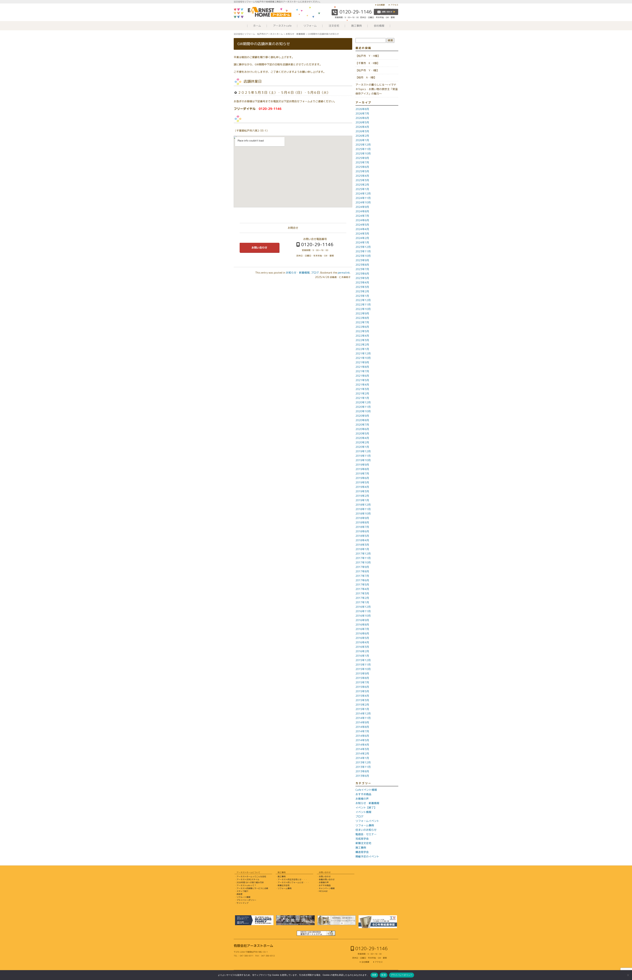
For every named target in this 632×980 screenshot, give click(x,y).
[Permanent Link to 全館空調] (295, 920)
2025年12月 (363, 144)
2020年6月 (362, 429)
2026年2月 (362, 136)
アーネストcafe (282, 26)
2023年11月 (363, 251)
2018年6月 (362, 531)
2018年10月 (363, 513)
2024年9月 (362, 207)
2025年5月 (362, 171)
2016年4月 (362, 642)
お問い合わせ (259, 247)
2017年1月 (362, 602)
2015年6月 (362, 687)
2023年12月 (363, 247)
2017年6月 (362, 580)
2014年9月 (362, 722)
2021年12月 (363, 353)
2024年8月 (362, 211)
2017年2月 (362, 598)
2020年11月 (363, 407)
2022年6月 (362, 327)
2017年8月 (362, 571)
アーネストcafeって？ (246, 885)
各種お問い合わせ (327, 879)
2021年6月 (362, 376)
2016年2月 (362, 651)
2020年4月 (362, 438)
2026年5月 (362, 122)
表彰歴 (239, 894)
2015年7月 (362, 682)
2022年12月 (363, 300)
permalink (344, 272)
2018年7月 (362, 527)
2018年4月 (362, 540)
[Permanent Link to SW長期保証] (316, 933)
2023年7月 (362, 269)
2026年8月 (362, 109)
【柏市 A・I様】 (366, 77)
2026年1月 (362, 140)
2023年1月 (362, 296)
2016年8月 (362, 624)
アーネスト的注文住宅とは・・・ (292, 879)
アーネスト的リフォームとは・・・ (293, 882)
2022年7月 (362, 322)
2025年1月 (362, 189)
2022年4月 (362, 335)
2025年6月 (362, 167)
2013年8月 (362, 771)
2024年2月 (362, 238)
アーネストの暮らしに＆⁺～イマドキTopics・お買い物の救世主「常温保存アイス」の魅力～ (377, 89)
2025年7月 (362, 162)
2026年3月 (362, 131)
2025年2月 (362, 184)
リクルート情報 (243, 897)
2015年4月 (362, 696)
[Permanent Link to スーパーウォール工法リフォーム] (336, 920)
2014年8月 (362, 727)
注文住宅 (334, 26)
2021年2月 (362, 393)
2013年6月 (362, 776)
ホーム (257, 26)
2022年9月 (362, 313)
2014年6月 (362, 736)
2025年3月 (362, 180)
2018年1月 (362, 549)
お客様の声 (362, 798)
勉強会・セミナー (366, 834)
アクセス (394, 4)
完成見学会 (362, 838)
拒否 (383, 975)
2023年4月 (362, 282)
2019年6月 (362, 478)
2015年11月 (363, 664)
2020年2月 (362, 442)
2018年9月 (362, 518)
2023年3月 (362, 287)
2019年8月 (362, 469)
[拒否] (628, 975)
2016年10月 (363, 615)
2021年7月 (362, 371)
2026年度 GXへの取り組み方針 (250, 882)
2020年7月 (362, 424)
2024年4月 (362, 229)
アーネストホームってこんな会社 (251, 876)
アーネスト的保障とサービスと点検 (252, 888)
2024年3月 (362, 233)
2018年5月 (362, 536)
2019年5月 (362, 482)
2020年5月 (362, 433)
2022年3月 (362, 340)
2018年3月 (362, 544)
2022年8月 (362, 318)
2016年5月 (362, 638)
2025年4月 (362, 176)
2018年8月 (362, 522)
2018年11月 (363, 509)
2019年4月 (362, 487)
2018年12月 (363, 504)
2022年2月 (362, 344)
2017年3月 (362, 593)
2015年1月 (362, 709)
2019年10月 (363, 460)
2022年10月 (363, 309)
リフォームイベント (367, 821)
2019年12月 (363, 451)
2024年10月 (363, 202)
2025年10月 (363, 153)
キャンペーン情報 (327, 888)
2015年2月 (362, 704)
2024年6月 (362, 220)
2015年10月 (363, 669)
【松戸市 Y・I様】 (367, 70)
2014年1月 (362, 758)
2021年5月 (362, 380)
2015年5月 (362, 691)
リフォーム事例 (365, 825)
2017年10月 (363, 562)
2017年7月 (362, 576)
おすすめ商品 (363, 794)
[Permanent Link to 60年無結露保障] (377, 921)
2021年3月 (362, 389)
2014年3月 (362, 749)
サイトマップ (242, 903)
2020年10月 (363, 411)
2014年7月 (362, 731)
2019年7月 (362, 473)
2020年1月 (362, 447)
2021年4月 (362, 384)
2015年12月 (363, 660)
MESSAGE (323, 891)
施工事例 (356, 26)
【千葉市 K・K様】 (368, 63)
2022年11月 (363, 304)
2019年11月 (363, 456)
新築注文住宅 (363, 843)
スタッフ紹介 (242, 891)
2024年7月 (362, 216)
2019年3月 (362, 491)
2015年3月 (362, 700)
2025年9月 (362, 158)
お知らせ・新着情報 (298, 272)
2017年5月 (362, 584)
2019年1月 (362, 500)
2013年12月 (363, 762)
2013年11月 (363, 767)
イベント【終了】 (366, 807)
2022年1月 (362, 349)
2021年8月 (362, 367)
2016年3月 (362, 647)
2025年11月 (363, 149)
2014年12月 (363, 713)
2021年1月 (362, 398)
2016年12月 (363, 607)
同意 (374, 975)
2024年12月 (363, 193)
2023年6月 (362, 273)
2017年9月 (362, 567)
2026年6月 (362, 118)
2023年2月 (362, 291)
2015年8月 (362, 678)
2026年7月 (362, 113)
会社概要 (381, 4)
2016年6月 (362, 633)
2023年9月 (362, 260)
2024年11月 (363, 198)
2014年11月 (363, 718)
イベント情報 (363, 812)
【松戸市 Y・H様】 (368, 56)
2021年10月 (363, 358)
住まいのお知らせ (366, 830)
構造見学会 (362, 852)
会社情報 (379, 26)
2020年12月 (363, 402)
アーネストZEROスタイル (248, 879)
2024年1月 (362, 242)
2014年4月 (362, 744)
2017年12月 (363, 553)
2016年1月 (362, 656)
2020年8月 (362, 420)
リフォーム (310, 26)
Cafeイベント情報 (366, 790)
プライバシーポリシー (246, 900)
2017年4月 (362, 589)
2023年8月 (362, 264)
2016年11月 (363, 611)
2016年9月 (362, 620)
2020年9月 (362, 416)
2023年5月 (362, 278)
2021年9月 (362, 362)
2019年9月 (362, 464)
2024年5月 (362, 224)
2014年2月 (362, 753)
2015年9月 (362, 673)
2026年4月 (362, 127)
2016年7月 (362, 629)
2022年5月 (362, 331)
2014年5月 (362, 740)
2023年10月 (363, 256)
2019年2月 (362, 496)
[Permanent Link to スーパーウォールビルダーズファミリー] (254, 920)
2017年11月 (363, 558)
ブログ (315, 272)
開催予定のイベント (367, 856)
